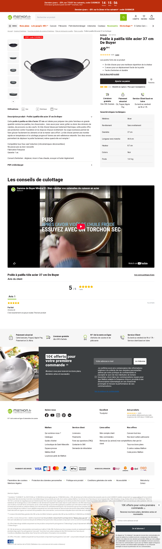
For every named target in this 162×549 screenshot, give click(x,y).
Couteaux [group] (101, 26)
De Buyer (103, 35)
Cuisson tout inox (134, 433)
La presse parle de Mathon (55, 456)
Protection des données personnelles (47, 480)
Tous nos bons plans (135, 444)
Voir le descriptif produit (109, 74)
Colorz (142, 483)
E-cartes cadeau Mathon (136, 448)
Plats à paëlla (78, 31)
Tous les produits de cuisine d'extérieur (41, 31)
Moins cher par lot (134, 441)
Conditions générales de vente (100, 480)
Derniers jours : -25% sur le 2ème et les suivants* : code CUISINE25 (81, 10)
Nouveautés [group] (112, 26)
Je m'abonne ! (138, 529)
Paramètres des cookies (17, 480)
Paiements (76, 437)
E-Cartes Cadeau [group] (141, 26)
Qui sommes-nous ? (53, 433)
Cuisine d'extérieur (20, 31)
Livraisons (76, 433)
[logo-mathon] (19, 17)
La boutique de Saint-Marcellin (57, 444)
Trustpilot (103, 413)
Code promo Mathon (135, 452)
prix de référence (37, 520)
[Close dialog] (159, 505)
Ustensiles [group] (91, 26)
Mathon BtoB (50, 452)
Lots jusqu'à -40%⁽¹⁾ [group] (39, 26)
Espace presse (51, 448)
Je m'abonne (140, 361)
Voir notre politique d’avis (144, 275)
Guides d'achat (50, 441)
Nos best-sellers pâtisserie (138, 437)
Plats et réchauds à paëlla (64, 31)
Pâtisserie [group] (62, 26)
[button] (151, 17)
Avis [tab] (12, 296)
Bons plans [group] (24, 26)
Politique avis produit (74, 480)
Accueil (10, 31)
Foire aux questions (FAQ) (82, 441)
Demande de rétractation (82, 448)
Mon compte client (107, 433)
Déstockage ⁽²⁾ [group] (126, 26)
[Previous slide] (13, 37)
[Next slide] (149, 26)
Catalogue (49, 437)
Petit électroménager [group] (77, 26)
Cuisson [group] (53, 26)
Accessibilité (121, 480)
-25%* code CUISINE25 (33, 37)
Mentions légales (14, 483)
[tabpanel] (81, 313)
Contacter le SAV (79, 444)
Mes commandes (107, 437)
